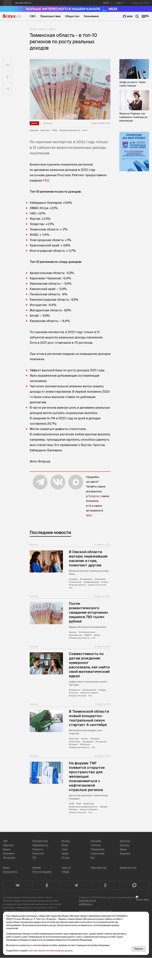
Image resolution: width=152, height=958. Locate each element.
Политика (95, 845)
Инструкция (9, 857)
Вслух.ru (12, 16)
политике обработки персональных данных (50, 950)
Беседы (65, 841)
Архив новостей (128, 867)
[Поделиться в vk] (7, 65)
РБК (46, 180)
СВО (33, 16)
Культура (124, 845)
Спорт (64, 849)
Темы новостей (98, 867)
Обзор (64, 845)
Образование (97, 849)
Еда (93, 857)
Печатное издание (42, 872)
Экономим (96, 841)
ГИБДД (65, 872)
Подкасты (37, 849)
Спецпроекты (10, 872)
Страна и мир (97, 853)
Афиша (123, 849)
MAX (89, 515)
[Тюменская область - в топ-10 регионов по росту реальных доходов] (70, 89)
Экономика (91, 16)
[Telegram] (76, 885)
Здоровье (125, 853)
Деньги (52, 29)
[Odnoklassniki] (46, 885)
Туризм (65, 853)
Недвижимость (40, 845)
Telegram (94, 496)
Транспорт (125, 841)
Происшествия (50, 16)
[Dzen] (105, 885)
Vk (89, 505)
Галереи (36, 867)
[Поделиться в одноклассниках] (7, 77)
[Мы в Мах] (128, 16)
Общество (72, 16)
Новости (42, 29)
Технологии (38, 853)
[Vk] (17, 885)
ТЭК (34, 857)
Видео (6, 867)
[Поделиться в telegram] (7, 89)
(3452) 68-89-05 (87, 901)
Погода (65, 857)
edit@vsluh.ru (85, 904)
